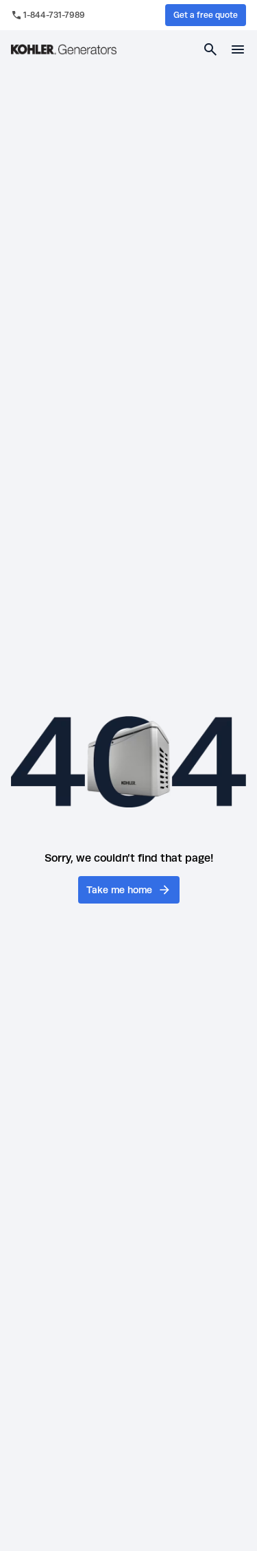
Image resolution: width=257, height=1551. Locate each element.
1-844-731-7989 (54, 15)
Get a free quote (205, 15)
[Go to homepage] (64, 49)
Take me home (119, 889)
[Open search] (210, 49)
